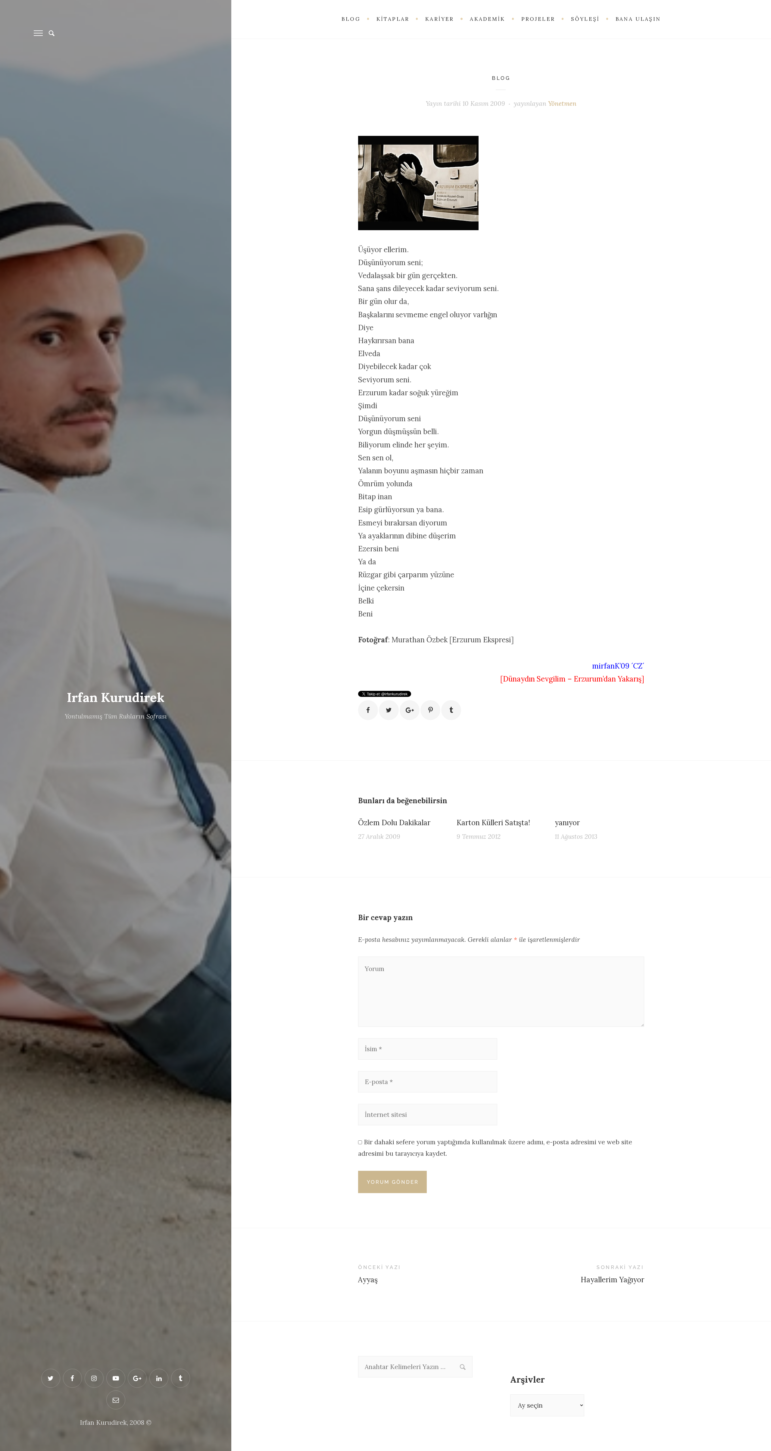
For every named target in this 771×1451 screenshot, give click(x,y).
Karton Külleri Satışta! (493, 822)
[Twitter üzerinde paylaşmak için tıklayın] (389, 710)
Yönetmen (562, 103)
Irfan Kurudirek (115, 697)
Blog (501, 78)
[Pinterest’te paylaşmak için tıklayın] (430, 710)
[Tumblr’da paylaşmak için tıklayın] (451, 710)
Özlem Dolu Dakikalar (394, 822)
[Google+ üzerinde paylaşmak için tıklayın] (410, 710)
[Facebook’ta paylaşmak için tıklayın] (368, 710)
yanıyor (567, 822)
